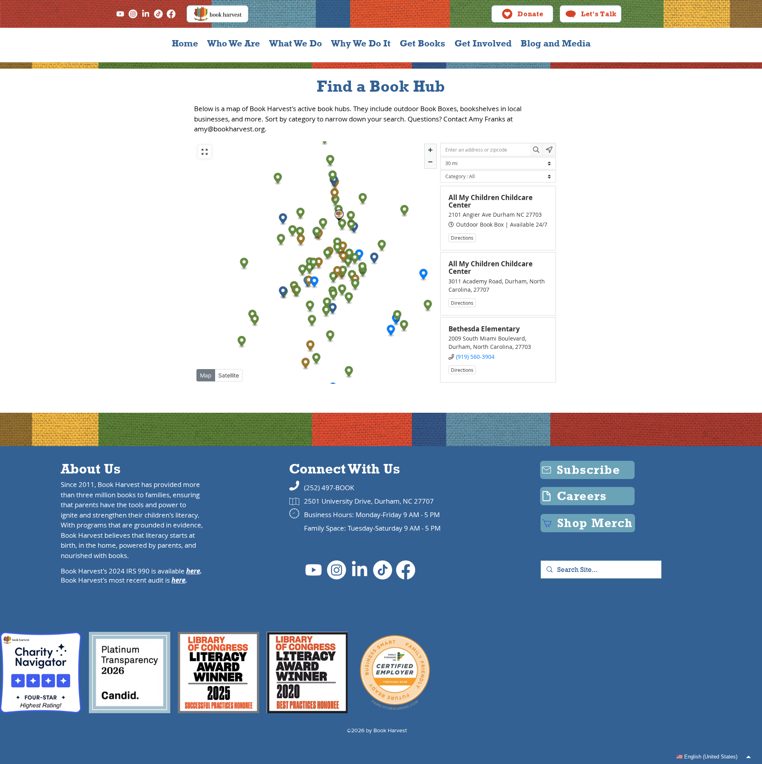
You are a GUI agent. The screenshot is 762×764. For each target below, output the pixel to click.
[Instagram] (133, 14)
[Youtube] (120, 14)
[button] (233, 43)
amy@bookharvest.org (229, 128)
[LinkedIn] (145, 14)
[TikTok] (158, 14)
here (193, 570)
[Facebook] (171, 14)
